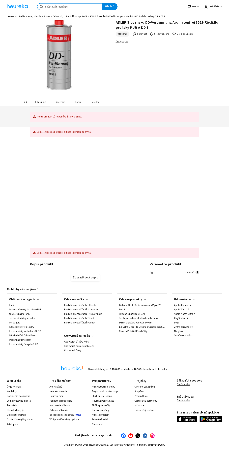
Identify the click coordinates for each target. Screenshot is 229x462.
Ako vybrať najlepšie (77, 336)
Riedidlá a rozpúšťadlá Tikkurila (80, 305)
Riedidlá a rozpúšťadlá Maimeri (79, 322)
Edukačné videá (100, 419)
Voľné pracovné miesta (19, 401)
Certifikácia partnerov (145, 401)
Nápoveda (97, 424)
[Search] (26, 102)
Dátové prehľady (100, 410)
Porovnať (142, 33)
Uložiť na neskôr (185, 33)
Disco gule (14, 322)
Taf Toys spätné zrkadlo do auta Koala (138, 318)
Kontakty (12, 391)
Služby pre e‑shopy (102, 396)
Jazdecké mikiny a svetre (22, 318)
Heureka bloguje (15, 410)
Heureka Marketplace (103, 401)
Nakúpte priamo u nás (60, 401)
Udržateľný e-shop (144, 410)
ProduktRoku (141, 396)
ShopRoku (139, 391)
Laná (11, 305)
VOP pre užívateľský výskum (64, 419)
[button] (40, 102)
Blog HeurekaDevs (16, 415)
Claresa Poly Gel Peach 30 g (133, 331)
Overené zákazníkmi (144, 387)
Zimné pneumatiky (183, 327)
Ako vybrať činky (72, 350)
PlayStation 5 (181, 318)
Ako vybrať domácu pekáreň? (79, 346)
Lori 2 (122, 309)
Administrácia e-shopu (103, 387)
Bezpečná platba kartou (61, 415)
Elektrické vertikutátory (21, 327)
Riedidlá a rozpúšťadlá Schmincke (81, 309)
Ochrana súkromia (58, 410)
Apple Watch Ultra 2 (184, 314)
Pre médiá (12, 405)
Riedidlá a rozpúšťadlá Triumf (79, 318)
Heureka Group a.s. (99, 445)
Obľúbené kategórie (22, 299)
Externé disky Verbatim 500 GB (25, 331)
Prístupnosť (13, 424)
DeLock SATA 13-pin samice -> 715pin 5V (140, 305)
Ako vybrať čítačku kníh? (76, 342)
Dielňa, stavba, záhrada (30, 16)
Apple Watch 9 (181, 309)
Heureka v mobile (58, 391)
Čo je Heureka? (14, 387)
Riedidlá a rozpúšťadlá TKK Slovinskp (83, 314)
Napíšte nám (183, 384)
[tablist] (90, 102)
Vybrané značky (74, 299)
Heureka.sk (12, 16)
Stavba (47, 16)
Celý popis (122, 41)
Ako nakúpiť (55, 387)
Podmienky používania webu (150, 445)
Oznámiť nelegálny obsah (20, 419)
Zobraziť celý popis (85, 278)
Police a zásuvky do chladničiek (25, 309)
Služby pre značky (101, 405)
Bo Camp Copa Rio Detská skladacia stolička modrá (142, 327)
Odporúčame (182, 299)
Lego (176, 322)
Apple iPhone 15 (182, 305)
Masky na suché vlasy (20, 340)
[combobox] (69, 6)
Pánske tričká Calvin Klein (22, 335)
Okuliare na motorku (19, 314)
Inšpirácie (139, 405)
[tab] (40, 102)
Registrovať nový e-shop (105, 391)
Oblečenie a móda (183, 335)
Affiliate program (100, 415)
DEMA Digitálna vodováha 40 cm (135, 322)
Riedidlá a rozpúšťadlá (76, 16)
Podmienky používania (18, 396)
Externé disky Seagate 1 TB (23, 344)
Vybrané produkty (130, 299)
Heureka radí (56, 396)
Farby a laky (58, 16)
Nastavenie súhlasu (59, 405)
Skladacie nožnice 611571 (132, 314)
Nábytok (178, 331)
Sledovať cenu (161, 33)
